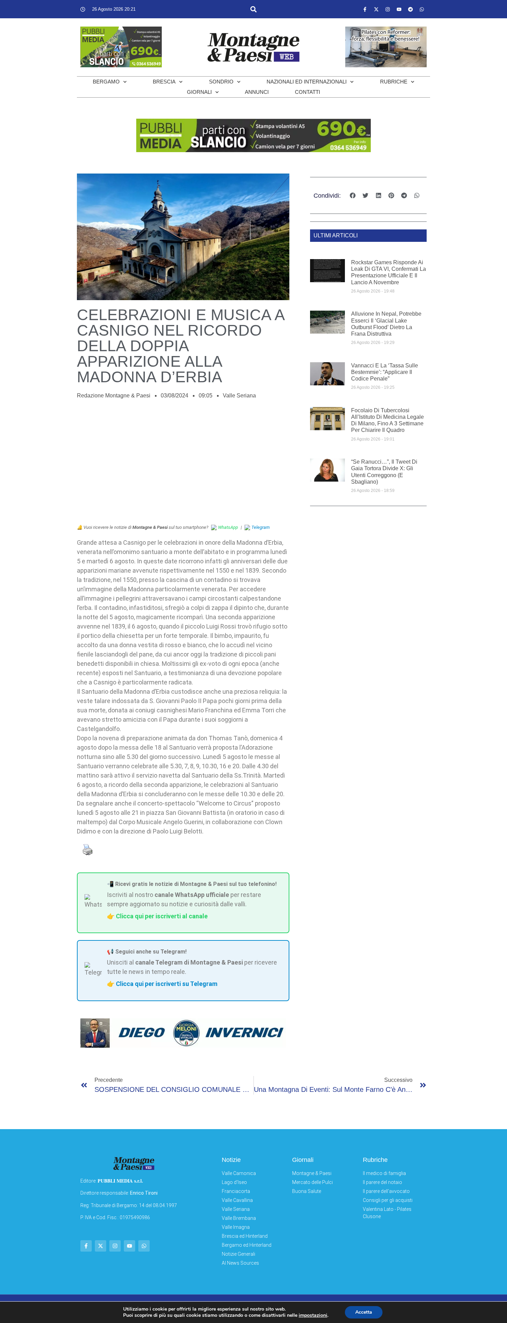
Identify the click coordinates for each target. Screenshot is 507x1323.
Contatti (307, 92)
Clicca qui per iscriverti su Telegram (166, 983)
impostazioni (313, 1315)
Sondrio (221, 82)
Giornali (199, 92)
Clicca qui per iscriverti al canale (162, 916)
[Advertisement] (183, 465)
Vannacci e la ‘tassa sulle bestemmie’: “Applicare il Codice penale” (384, 372)
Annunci (257, 92)
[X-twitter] (376, 9)
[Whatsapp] (422, 9)
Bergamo (106, 82)
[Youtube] (399, 9)
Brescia (164, 82)
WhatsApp (228, 527)
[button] (253, 9)
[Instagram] (387, 9)
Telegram (260, 527)
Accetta (363, 1312)
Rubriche (393, 82)
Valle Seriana (239, 395)
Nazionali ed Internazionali (307, 82)
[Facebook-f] (365, 9)
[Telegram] (410, 9)
